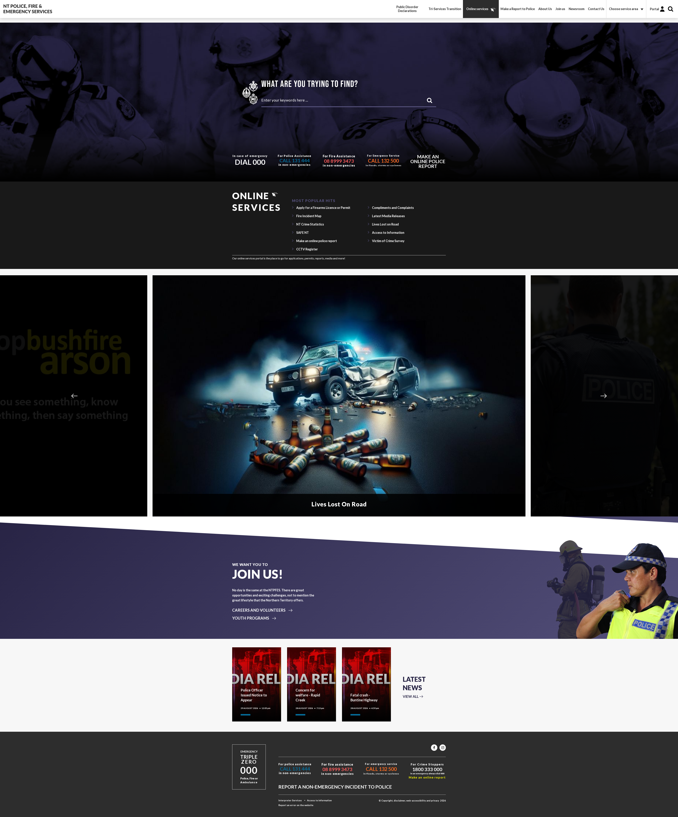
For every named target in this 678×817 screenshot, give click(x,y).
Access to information (319, 800)
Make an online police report (427, 161)
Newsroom (576, 9)
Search (670, 9)
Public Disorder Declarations (407, 9)
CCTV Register (307, 249)
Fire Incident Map (308, 216)
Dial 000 (250, 162)
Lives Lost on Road (385, 224)
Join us (560, 9)
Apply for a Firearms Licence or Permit (323, 208)
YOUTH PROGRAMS (250, 618)
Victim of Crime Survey (388, 241)
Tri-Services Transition (445, 9)
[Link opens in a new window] (434, 747)
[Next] (603, 395)
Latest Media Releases (388, 216)
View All (411, 696)
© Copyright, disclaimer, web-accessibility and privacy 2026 (412, 800)
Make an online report (427, 777)
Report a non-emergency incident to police (335, 787)
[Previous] (74, 395)
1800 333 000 (427, 769)
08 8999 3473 (339, 161)
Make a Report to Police (518, 9)
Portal (654, 9)
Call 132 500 (383, 161)
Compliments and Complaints (393, 208)
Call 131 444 (294, 160)
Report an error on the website (295, 805)
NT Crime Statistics (310, 224)
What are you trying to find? (309, 84)
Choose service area (623, 9)
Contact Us (596, 9)
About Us (545, 9)
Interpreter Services (290, 800)
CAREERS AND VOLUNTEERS (259, 610)
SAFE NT (302, 232)
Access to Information (388, 232)
